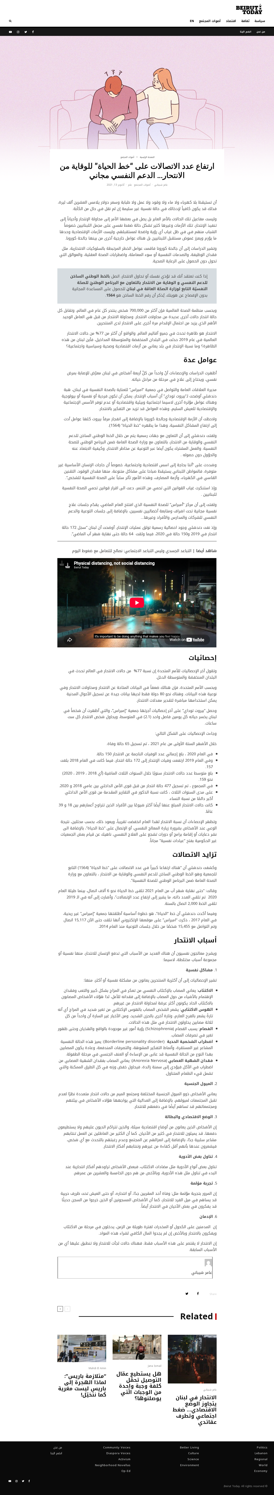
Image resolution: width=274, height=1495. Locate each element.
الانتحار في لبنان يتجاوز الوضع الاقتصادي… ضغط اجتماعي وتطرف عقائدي (195, 1410)
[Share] (198, 1293)
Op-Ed (126, 1471)
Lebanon (261, 1453)
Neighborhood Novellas (113, 1465)
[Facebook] (33, 31)
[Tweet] (186, 1293)
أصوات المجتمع (210, 21)
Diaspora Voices (118, 1453)
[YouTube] (10, 31)
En (192, 21)
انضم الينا (245, 31)
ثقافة (245, 21)
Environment (189, 1465)
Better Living (189, 1447)
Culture (193, 1453)
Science (193, 1459)
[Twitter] (26, 31)
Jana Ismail (154, 1366)
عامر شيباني (161, 184)
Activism (124, 1459)
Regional (261, 1459)
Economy (261, 1471)
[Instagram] (18, 31)
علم (130, 185)
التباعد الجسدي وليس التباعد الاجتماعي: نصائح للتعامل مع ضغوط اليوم (131, 550)
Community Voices (117, 1447)
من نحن (260, 31)
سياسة (260, 21)
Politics (262, 1447)
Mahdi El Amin (97, 1368)
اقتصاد (231, 21)
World (263, 1465)
